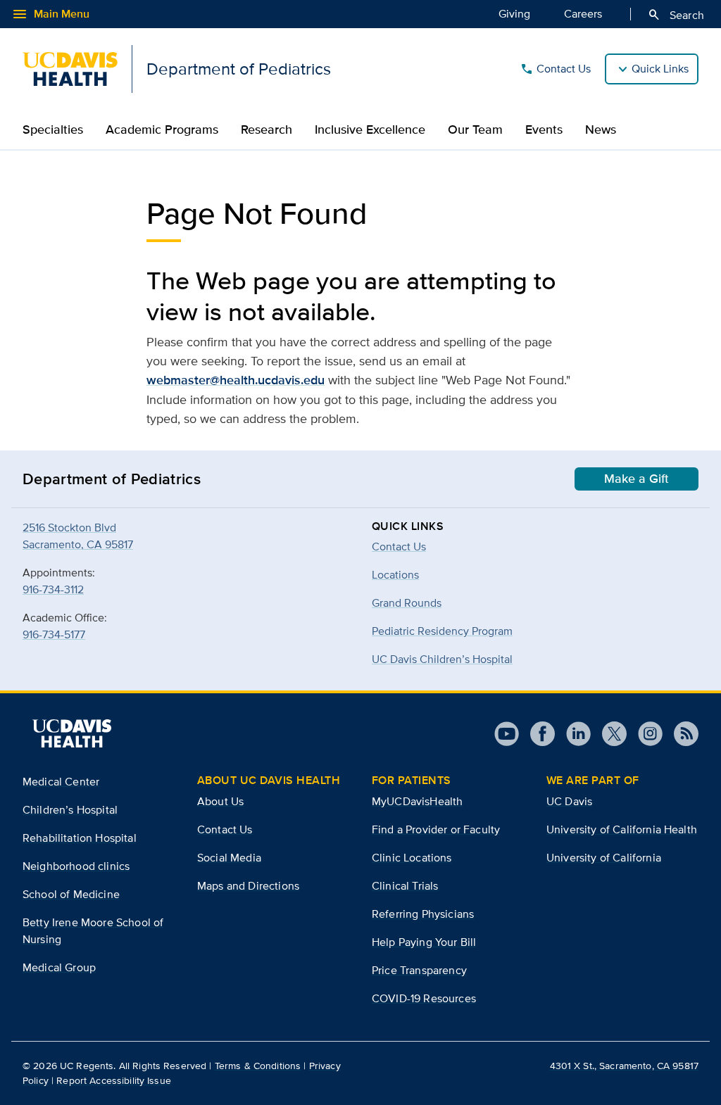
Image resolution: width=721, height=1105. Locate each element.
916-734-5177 (54, 634)
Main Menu (50, 14)
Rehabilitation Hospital (80, 838)
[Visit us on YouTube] (506, 733)
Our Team (475, 129)
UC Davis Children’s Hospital (442, 659)
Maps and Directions (248, 886)
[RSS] (680, 733)
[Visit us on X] (609, 733)
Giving (514, 14)
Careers (583, 14)
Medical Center (61, 782)
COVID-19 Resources (424, 998)
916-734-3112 (53, 589)
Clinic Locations (412, 858)
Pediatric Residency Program (442, 631)
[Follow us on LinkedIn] (573, 733)
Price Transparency (419, 970)
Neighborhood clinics (76, 866)
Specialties (53, 129)
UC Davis (569, 801)
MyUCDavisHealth (417, 801)
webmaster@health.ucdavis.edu (235, 380)
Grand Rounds (406, 603)
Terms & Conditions (258, 1066)
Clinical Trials (405, 886)
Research (266, 129)
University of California (603, 858)
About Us (220, 801)
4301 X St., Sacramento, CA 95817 (624, 1066)
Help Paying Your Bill (424, 942)
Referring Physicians (423, 914)
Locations (395, 575)
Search (675, 14)
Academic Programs (162, 129)
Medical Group (59, 967)
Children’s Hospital (70, 810)
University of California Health (621, 829)
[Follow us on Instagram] (645, 733)
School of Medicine (71, 894)
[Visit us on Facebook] (537, 733)
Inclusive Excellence (370, 129)
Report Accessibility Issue (113, 1080)
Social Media (229, 858)
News (600, 129)
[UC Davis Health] (72, 733)
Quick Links (660, 69)
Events (544, 129)
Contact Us (555, 69)
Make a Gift (636, 478)
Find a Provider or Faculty (436, 829)
